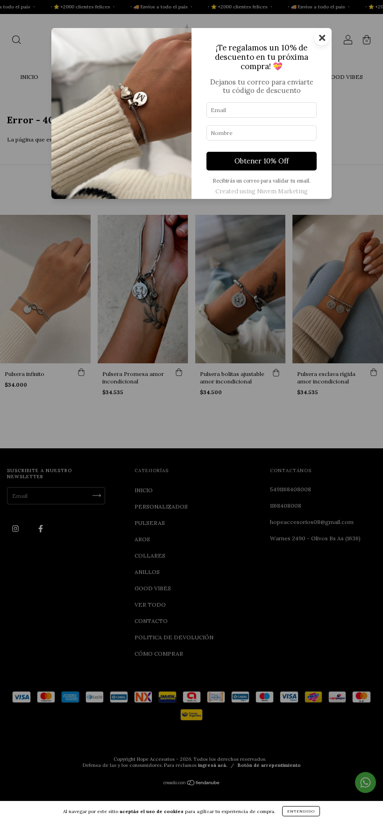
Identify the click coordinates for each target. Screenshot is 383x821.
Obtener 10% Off (261, 161)
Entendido (301, 811)
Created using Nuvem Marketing (261, 191)
